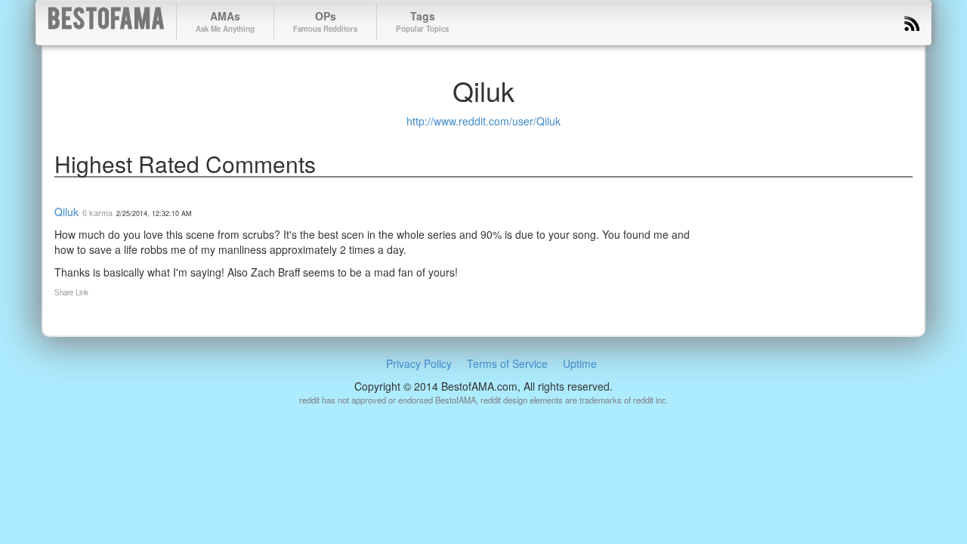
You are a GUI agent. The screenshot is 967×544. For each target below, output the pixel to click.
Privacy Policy (419, 363)
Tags (422, 21)
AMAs (225, 21)
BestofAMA (106, 21)
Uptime (580, 363)
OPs (325, 21)
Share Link (71, 292)
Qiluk (66, 211)
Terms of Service (507, 363)
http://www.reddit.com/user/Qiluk (483, 120)
